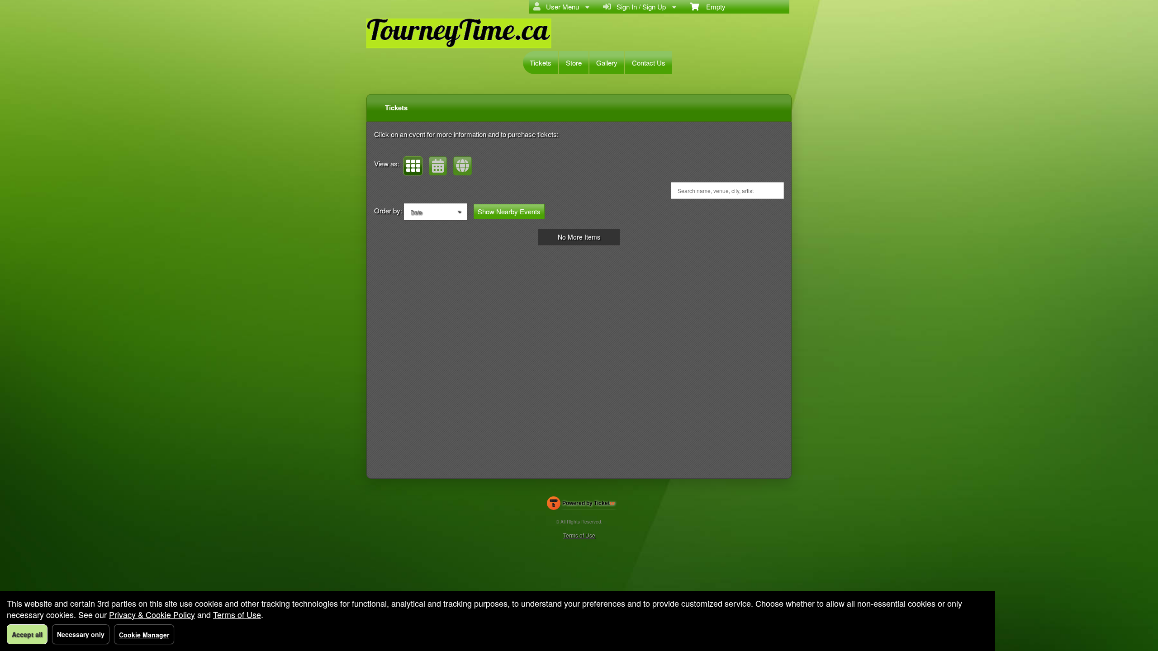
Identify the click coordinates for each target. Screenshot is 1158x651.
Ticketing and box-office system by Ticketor (581, 505)
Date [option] (416, 212)
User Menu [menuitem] (561, 6)
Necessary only (80, 634)
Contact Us (648, 62)
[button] (412, 165)
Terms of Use (579, 535)
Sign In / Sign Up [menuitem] (639, 6)
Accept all (27, 634)
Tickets (540, 62)
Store (574, 62)
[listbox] (435, 211)
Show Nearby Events (509, 211)
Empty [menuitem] (712, 6)
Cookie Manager (144, 634)
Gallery (606, 62)
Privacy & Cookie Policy (152, 614)
